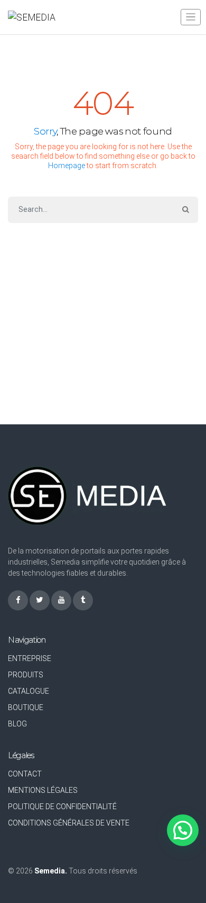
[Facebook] (18, 600)
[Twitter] (40, 600)
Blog (17, 724)
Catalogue (28, 691)
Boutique (25, 707)
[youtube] (61, 600)
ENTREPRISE (29, 658)
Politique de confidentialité (62, 806)
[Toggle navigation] (191, 17)
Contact (25, 774)
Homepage (66, 165)
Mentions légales (43, 790)
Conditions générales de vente (68, 823)
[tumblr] (83, 600)
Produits (25, 675)
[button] (183, 830)
